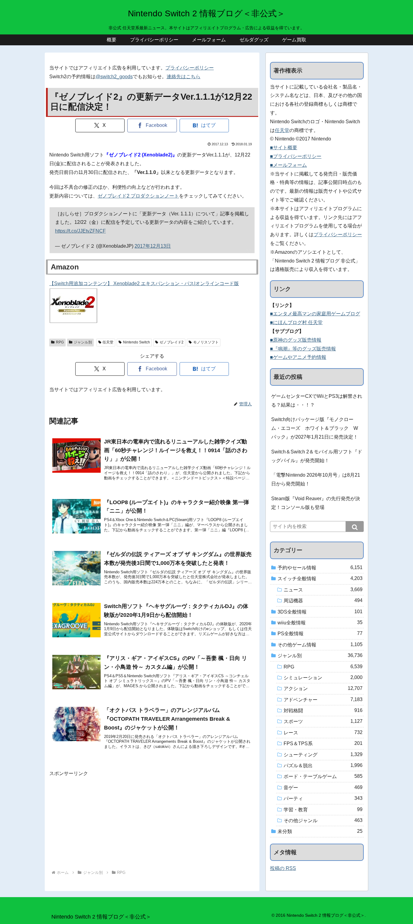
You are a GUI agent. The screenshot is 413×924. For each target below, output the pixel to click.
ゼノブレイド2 (172, 342)
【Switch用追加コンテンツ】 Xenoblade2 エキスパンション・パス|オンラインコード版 (144, 283)
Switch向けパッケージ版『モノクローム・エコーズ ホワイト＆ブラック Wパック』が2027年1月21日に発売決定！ (314, 428)
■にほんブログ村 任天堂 (296, 322)
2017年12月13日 (153, 246)
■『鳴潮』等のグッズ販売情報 (303, 348)
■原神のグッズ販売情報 (295, 340)
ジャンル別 (83, 342)
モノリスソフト (206, 342)
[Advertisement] (152, 820)
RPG (60, 342)
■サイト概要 (283, 147)
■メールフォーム (288, 165)
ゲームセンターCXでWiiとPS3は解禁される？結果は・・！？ (316, 400)
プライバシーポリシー (189, 67)
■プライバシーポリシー (295, 156)
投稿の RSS (283, 868)
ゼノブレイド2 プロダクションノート (138, 195)
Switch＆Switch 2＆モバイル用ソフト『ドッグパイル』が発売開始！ (316, 456)
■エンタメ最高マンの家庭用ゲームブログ (315, 313)
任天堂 (107, 342)
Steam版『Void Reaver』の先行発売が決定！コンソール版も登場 (315, 503)
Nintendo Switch (136, 342)
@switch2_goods (114, 76)
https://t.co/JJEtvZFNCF (80, 230)
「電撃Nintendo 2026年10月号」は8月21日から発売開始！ (315, 479)
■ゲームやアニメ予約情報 (298, 357)
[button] (355, 526)
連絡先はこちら (183, 76)
